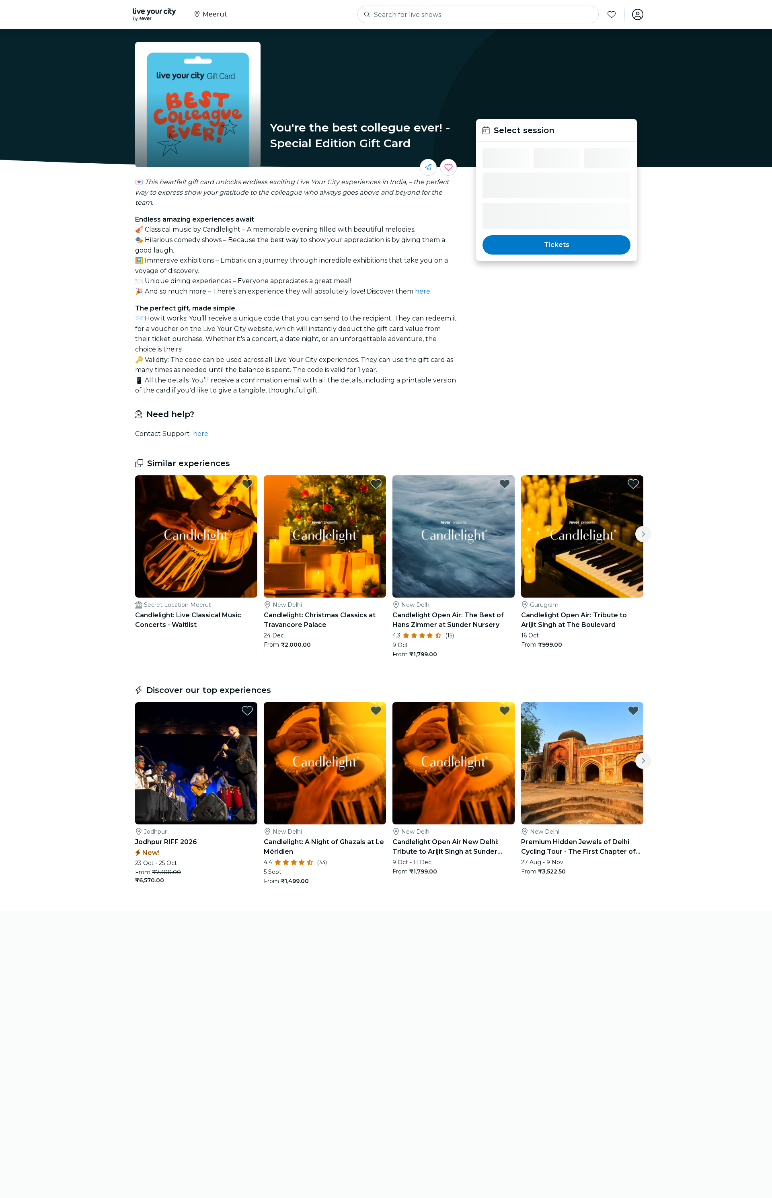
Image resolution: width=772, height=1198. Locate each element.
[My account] (637, 14)
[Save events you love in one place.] (448, 167)
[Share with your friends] (428, 167)
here (422, 291)
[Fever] (154, 14)
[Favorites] (611, 14)
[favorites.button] (247, 484)
